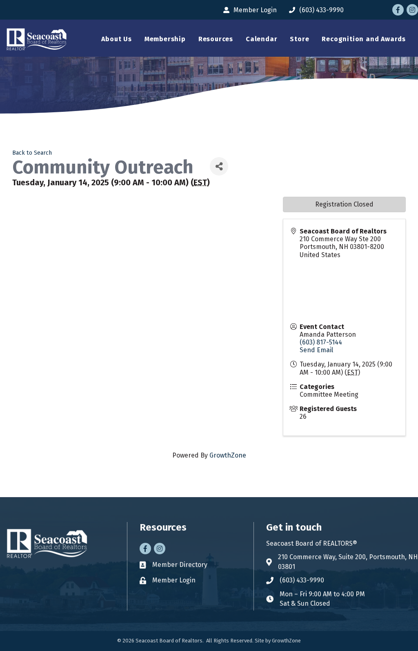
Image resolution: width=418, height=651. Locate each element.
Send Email (316, 350)
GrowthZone (227, 455)
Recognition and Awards (364, 39)
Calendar (261, 39)
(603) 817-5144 (321, 342)
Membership (165, 39)
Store (299, 39)
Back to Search (32, 152)
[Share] (219, 166)
